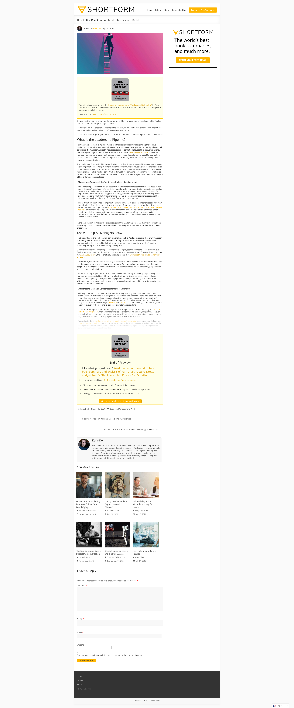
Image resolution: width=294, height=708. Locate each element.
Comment (82, 585)
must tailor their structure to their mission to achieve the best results (120, 208)
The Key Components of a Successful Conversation (88, 552)
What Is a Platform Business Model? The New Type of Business (132, 429)
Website (80, 645)
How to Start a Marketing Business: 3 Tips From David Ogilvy (88, 504)
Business (113, 409)
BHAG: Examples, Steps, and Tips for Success (116, 552)
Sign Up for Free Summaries (203, 10)
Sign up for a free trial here (104, 114)
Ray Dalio (113, 302)
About (166, 10)
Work (133, 409)
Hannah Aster (113, 510)
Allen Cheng (140, 557)
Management (124, 409)
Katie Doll (97, 28)
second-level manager (138, 152)
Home (149, 10)
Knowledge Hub (179, 10)
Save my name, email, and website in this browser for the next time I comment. (111, 655)
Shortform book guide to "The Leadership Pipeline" (130, 105)
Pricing (158, 10)
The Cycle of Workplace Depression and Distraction (116, 504)
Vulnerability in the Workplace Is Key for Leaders (143, 504)
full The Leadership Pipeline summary (120, 380)
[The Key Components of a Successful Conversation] (89, 523)
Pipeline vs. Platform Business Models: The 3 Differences (105, 419)
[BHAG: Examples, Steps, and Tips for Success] (117, 523)
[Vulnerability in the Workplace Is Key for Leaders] (146, 473)
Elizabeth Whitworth (87, 510)
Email (80, 632)
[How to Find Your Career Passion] (146, 523)
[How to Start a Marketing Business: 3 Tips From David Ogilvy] (89, 473)
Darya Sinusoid (141, 510)
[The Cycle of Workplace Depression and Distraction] (117, 473)
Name (80, 619)
